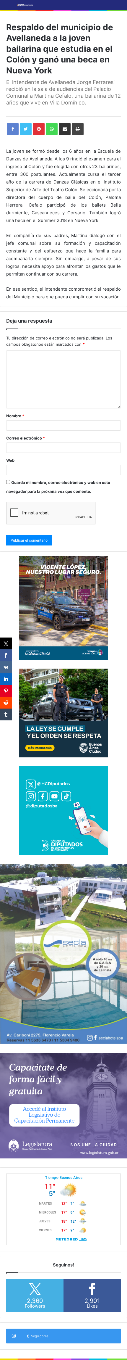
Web (10, 460)
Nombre (15, 415)
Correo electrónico (25, 438)
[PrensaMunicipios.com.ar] (25, 5)
